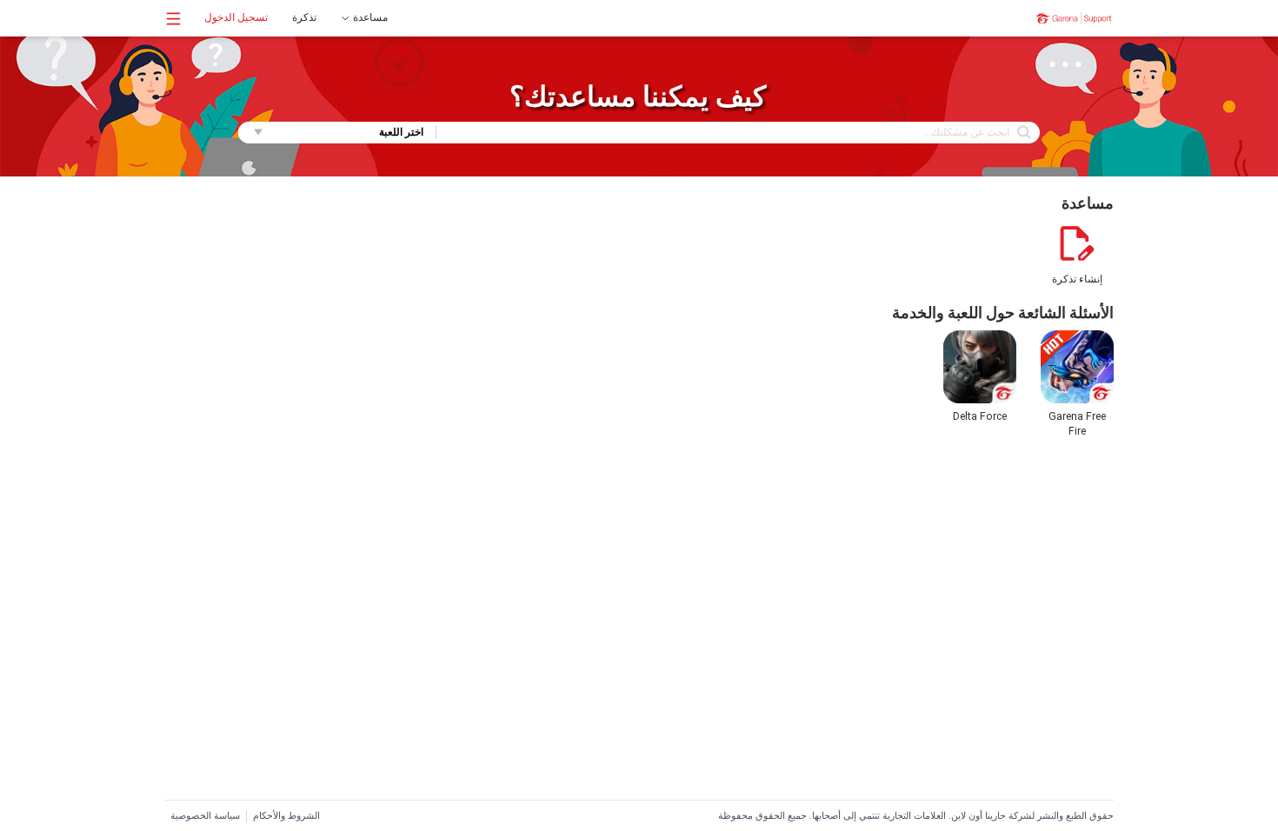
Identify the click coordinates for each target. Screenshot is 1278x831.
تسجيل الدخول (236, 17)
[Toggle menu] (173, 19)
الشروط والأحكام (286, 815)
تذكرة (304, 17)
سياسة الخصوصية (205, 815)
